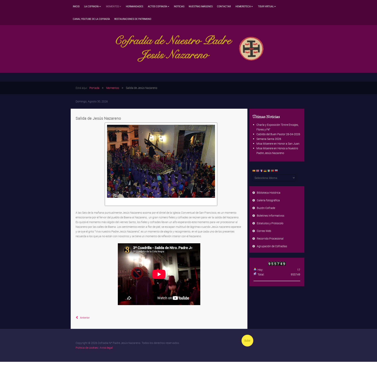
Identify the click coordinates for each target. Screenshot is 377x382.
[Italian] (268, 171)
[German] (265, 171)
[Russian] (276, 171)
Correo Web (264, 231)
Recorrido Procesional (270, 238)
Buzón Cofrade (266, 208)
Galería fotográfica (268, 200)
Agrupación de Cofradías (272, 246)
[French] (261, 171)
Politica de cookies (87, 347)
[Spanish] (253, 171)
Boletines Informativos (270, 215)
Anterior (84, 317)
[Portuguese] (272, 171)
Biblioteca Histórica (268, 192)
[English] (257, 171)
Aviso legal (106, 347)
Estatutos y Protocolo (270, 223)
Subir (247, 340)
